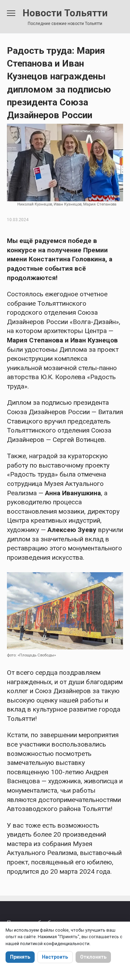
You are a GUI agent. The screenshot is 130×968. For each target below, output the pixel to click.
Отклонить (93, 957)
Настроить (55, 957)
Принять (20, 957)
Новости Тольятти (65, 13)
